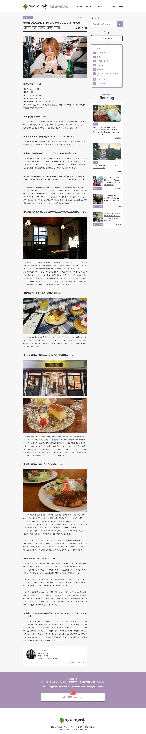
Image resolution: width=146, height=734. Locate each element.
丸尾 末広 (47, 101)
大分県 (58, 28)
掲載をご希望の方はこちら (92, 727)
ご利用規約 (59, 727)
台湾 (34, 28)
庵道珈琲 (57, 436)
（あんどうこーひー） (69, 436)
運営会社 (53, 727)
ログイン (99, 7)
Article (97, 18)
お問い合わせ (80, 727)
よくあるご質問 (110, 7)
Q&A (48, 727)
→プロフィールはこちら (76, 662)
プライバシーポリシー (69, 727)
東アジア (27, 28)
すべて (99, 48)
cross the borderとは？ (85, 7)
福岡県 (50, 28)
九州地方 (42, 28)
